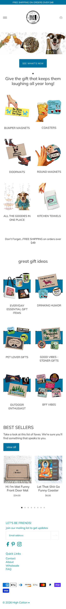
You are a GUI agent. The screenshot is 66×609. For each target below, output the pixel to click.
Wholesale (12, 565)
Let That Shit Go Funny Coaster (48, 488)
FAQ (8, 569)
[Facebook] (8, 544)
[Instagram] (19, 544)
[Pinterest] (13, 544)
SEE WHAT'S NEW (33, 63)
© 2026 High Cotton (15, 602)
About (10, 562)
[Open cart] (61, 17)
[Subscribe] (55, 535)
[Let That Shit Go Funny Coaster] (48, 469)
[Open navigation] (5, 17)
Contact (11, 558)
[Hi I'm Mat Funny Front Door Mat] (17, 469)
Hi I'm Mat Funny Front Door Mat (17, 488)
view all (11, 447)
